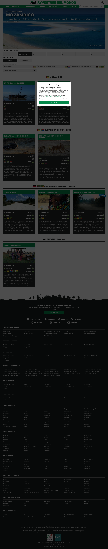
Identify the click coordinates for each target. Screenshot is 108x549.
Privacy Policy (58, 96)
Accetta (54, 102)
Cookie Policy (48, 96)
